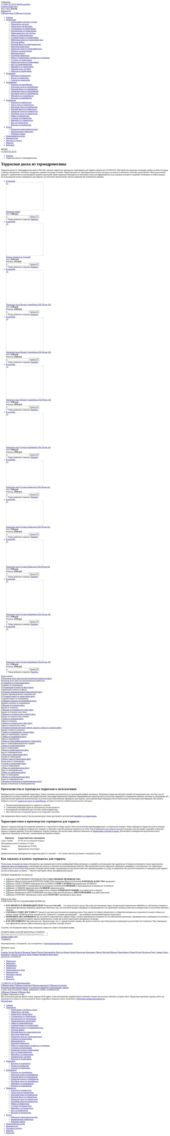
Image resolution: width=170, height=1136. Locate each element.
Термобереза (11, 82)
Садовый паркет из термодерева (24, 38)
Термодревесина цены (15, 136)
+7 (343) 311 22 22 (8, 4)
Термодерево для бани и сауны (24, 22)
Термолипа (10, 73)
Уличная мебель (17, 42)
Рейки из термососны (20, 116)
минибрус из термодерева (85, 816)
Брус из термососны (19, 123)
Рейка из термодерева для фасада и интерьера (30, 58)
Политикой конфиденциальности (58, 943)
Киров (73, 952)
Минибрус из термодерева (22, 67)
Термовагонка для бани (21, 69)
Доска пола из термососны (22, 105)
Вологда (18, 952)
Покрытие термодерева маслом (24, 129)
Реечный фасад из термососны (24, 109)
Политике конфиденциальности (91, 999)
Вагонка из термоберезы (21, 98)
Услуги (9, 127)
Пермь (132, 952)
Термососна (11, 100)
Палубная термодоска (20, 55)
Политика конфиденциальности (14, 988)
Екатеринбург (50, 952)
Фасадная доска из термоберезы (24, 87)
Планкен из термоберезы (21, 85)
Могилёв (106, 952)
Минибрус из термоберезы (22, 96)
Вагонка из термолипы (20, 76)
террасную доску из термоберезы (32, 801)
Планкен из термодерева (21, 51)
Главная (9, 17)
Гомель (34, 952)
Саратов (13, 955)
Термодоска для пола (20, 24)
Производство (12, 138)
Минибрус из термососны (22, 120)
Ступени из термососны (21, 118)
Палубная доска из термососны (24, 114)
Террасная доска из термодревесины (26, 49)
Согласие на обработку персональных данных (49, 988)
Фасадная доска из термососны (24, 107)
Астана (11, 952)
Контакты (10, 145)
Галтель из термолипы (20, 80)
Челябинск (43, 955)
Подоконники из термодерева (23, 31)
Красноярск (91, 952)
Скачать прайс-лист (9, 6)
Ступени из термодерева (21, 60)
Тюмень (35, 955)
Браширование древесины (22, 132)
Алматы (4, 952)
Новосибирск (123, 952)
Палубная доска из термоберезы (24, 93)
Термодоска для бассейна (21, 26)
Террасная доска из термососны (24, 111)
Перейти (34, 219)
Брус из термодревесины (21, 64)
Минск (99, 952)
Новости (9, 143)
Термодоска (11, 20)
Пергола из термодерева (21, 71)
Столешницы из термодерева (23, 29)
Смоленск (22, 955)
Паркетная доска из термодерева (25, 62)
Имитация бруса (18, 53)
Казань (67, 952)
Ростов (138, 952)
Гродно (40, 952)
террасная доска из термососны (14, 866)
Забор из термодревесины (22, 35)
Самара (159, 952)
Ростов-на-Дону (148, 952)
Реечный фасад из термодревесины (26, 44)
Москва (114, 952)
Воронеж (26, 952)
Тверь (29, 955)
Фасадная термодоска (20, 46)
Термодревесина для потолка (23, 33)
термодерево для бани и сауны (106, 831)
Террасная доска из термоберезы (24, 91)
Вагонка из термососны (21, 125)
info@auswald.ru (23, 4)
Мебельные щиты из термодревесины (27, 40)
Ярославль (53, 955)
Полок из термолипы (20, 78)
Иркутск (59, 952)
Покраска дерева (18, 134)
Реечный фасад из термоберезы (24, 89)
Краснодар (80, 952)
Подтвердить (6, 1001)
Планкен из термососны (21, 102)
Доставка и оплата (14, 140)
